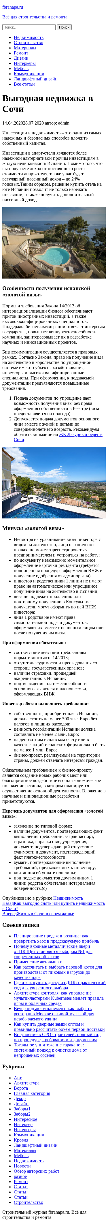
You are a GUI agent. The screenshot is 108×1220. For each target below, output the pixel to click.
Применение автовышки (38, 961)
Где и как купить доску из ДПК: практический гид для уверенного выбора (60, 985)
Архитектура (26, 1082)
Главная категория (32, 1093)
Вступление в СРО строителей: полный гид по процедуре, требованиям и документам (57, 1037)
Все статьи (24, 84)
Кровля (21, 1140)
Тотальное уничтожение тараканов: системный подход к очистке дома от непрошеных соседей (50, 1050)
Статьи (21, 1186)
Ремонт (21, 52)
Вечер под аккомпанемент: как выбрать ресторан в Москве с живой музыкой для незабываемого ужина (54, 1013)
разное (20, 1176)
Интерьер (23, 1124)
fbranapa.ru (12, 7)
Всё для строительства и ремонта (34, 16)
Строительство (28, 42)
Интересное (25, 1119)
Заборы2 (22, 1114)
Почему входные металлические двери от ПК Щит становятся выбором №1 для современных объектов (53, 951)
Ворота (21, 1088)
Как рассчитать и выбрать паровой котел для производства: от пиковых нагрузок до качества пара (58, 972)
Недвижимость (28, 37)
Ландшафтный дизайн (36, 78)
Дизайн (21, 58)
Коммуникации (29, 73)
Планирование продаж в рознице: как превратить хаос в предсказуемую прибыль (56, 938)
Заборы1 (22, 1108)
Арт (18, 1077)
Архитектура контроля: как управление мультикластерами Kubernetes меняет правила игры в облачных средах (59, 998)
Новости (22, 1165)
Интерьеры (25, 63)
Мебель (21, 68)
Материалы (25, 47)
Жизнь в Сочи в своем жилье (38, 913)
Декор (20, 1098)
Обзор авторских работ (36, 1171)
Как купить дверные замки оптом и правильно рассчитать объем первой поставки (59, 1027)
